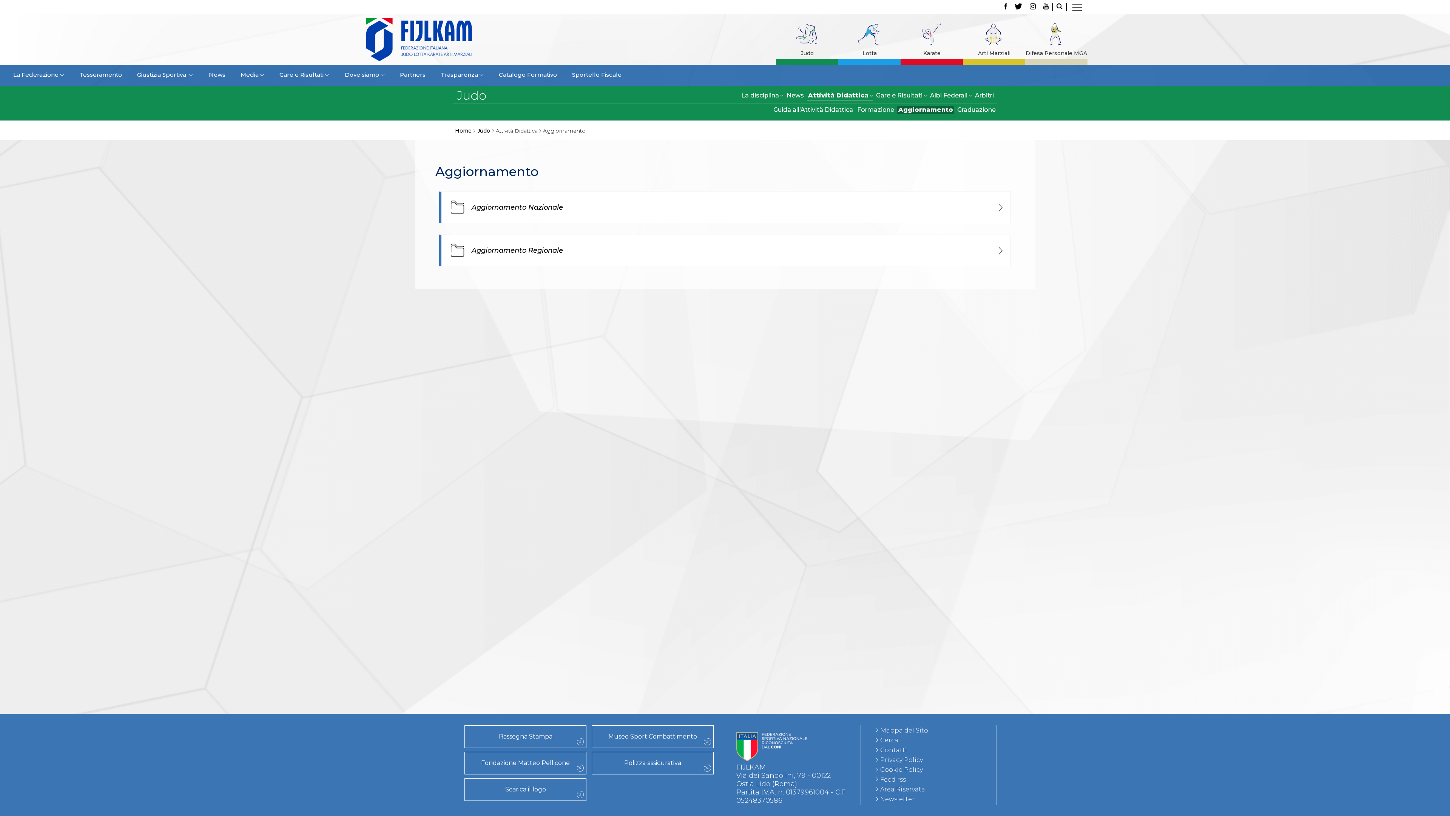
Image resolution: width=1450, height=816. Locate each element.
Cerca (889, 740)
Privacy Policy (901, 759)
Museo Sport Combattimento (652, 736)
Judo (807, 53)
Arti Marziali (994, 53)
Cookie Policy (901, 769)
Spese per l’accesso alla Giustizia (244, 310)
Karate (932, 53)
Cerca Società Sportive (245, 368)
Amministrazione (244, 468)
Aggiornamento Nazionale (517, 207)
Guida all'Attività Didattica (813, 109)
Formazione (875, 109)
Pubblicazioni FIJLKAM (245, 393)
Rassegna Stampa (525, 736)
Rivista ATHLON (244, 418)
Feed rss (893, 779)
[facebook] (1006, 7)
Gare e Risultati (245, 318)
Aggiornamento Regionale (517, 250)
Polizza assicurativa (652, 763)
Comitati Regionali (245, 343)
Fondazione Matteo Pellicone (525, 763)
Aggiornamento (925, 109)
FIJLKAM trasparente (244, 460)
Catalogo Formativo (528, 74)
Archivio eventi (244, 327)
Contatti (893, 750)
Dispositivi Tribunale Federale (244, 293)
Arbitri (984, 95)
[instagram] (1033, 7)
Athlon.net (245, 410)
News (217, 74)
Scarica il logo (525, 789)
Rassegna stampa (245, 385)
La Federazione (244, 360)
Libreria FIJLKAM (244, 401)
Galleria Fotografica (244, 426)
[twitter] (1018, 7)
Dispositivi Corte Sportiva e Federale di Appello (244, 302)
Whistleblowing (244, 493)
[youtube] (1046, 7)
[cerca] (1059, 7)
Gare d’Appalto (244, 485)
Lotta (869, 53)
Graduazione (976, 109)
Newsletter (897, 799)
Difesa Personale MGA (1056, 53)
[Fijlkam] (466, 39)
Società (244, 352)
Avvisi (245, 476)
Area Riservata (902, 789)
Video (244, 435)
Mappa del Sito (904, 730)
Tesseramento (100, 74)
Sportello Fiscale (597, 74)
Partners (413, 74)
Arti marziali (244, 659)
